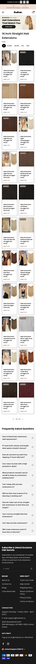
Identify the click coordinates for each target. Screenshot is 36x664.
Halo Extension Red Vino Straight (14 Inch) (8, 273)
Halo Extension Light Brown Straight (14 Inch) (8, 139)
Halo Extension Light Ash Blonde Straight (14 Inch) (9, 106)
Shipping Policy (26, 588)
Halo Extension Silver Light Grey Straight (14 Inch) (26, 339)
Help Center (25, 584)
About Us (5, 580)
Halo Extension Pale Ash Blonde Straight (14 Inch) (9, 240)
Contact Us (6, 584)
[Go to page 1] (13, 419)
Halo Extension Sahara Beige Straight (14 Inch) (25, 273)
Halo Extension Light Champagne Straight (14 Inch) (25, 140)
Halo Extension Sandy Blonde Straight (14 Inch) (25, 306)
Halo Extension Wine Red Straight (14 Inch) (25, 405)
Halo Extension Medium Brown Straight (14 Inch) (25, 174)
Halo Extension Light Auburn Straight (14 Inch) (25, 106)
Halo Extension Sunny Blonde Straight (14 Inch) (8, 372)
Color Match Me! (8, 591)
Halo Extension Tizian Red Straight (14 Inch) (25, 372)
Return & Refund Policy (26, 592)
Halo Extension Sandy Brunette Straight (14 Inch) (9, 339)
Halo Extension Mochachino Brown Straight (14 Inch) (9, 207)
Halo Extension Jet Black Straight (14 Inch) (25, 73)
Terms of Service (27, 601)
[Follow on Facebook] (3, 644)
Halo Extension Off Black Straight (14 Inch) (25, 207)
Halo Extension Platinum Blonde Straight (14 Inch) (26, 240)
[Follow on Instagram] (8, 644)
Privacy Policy (25, 598)
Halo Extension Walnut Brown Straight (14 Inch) (8, 405)
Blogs (4, 588)
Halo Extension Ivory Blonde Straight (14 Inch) (8, 73)
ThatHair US (7, 68)
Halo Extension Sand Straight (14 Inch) (8, 305)
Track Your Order (27, 580)
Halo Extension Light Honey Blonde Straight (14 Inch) (9, 174)
